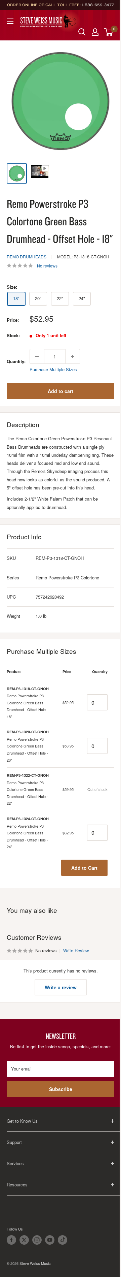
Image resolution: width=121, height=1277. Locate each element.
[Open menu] (10, 21)
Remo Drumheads (26, 256)
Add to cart (60, 391)
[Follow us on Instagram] (37, 1240)
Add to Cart (84, 867)
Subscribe (60, 1089)
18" (16, 298)
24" (82, 298)
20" (38, 298)
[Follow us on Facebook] (11, 1240)
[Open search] (82, 32)
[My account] (95, 32)
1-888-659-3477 (98, 4)
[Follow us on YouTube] (49, 1240)
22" (60, 298)
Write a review (61, 987)
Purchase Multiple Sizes (53, 369)
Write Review (76, 950)
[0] (109, 32)
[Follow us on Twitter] (24, 1240)
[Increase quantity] (73, 356)
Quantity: (16, 361)
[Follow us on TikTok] (62, 1240)
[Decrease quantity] (37, 356)
